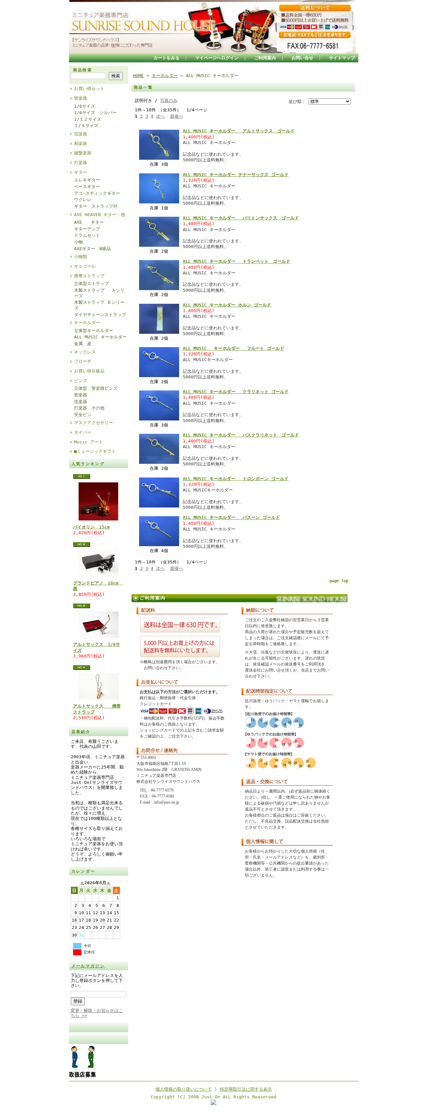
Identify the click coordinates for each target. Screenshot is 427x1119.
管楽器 (80, 98)
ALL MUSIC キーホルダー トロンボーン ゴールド (236, 478)
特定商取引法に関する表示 (246, 1089)
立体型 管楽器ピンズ (95, 388)
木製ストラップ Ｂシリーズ (99, 305)
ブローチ (82, 361)
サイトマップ (342, 57)
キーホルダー (87, 322)
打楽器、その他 (89, 407)
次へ (160, 116)
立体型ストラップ (91, 283)
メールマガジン (88, 966)
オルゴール (85, 266)
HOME (138, 75)
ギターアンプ (87, 228)
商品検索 (82, 70)
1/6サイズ (84, 106)
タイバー (82, 432)
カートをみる (166, 57)
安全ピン (82, 414)
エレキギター (87, 179)
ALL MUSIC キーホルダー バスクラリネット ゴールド (241, 434)
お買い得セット (89, 88)
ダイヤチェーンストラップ (100, 314)
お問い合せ (302, 57)
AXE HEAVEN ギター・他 (99, 214)
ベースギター (87, 186)
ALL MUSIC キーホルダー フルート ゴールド (233, 348)
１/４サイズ (86, 125)
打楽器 (80, 162)
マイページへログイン (217, 57)
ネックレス (85, 351)
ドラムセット (87, 235)
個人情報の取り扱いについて (183, 1089)
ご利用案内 (265, 57)
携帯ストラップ (89, 275)
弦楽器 (80, 133)
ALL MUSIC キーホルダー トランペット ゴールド (236, 261)
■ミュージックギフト (95, 451)
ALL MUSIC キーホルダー (100, 336)
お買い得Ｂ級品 (89, 370)
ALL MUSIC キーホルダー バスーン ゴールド (231, 517)
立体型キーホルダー (93, 330)
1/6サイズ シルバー (95, 112)
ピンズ (80, 380)
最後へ (176, 116)
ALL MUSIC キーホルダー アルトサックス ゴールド (239, 130)
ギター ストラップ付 (95, 206)
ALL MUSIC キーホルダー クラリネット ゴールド (236, 391)
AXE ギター (89, 222)
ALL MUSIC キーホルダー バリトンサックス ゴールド (241, 217)
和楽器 (80, 143)
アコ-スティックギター (97, 193)
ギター (80, 172)
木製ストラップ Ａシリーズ (99, 293)
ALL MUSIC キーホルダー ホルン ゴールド (227, 304)
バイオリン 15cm (91, 526)
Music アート (88, 441)
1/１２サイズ (87, 119)
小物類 (80, 256)
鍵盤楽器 (82, 152)
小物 (78, 241)
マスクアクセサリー (93, 422)
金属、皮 (82, 343)
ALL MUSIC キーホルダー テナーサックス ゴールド (236, 174)
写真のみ (168, 100)
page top (339, 581)
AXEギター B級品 (92, 248)
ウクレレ (82, 199)
